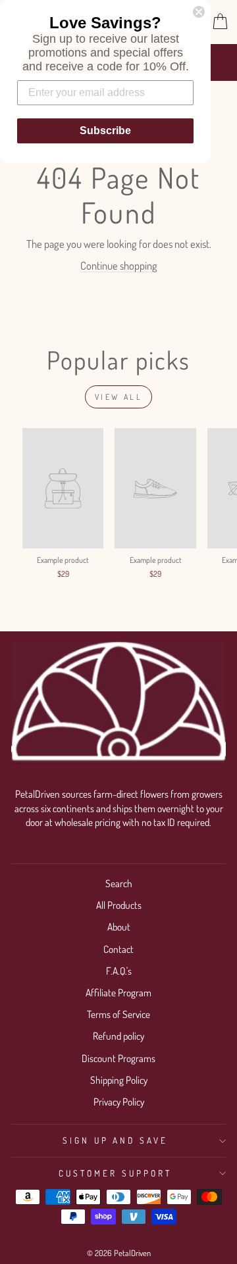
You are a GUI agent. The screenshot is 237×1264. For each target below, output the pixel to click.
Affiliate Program (118, 992)
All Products (119, 905)
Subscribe (105, 130)
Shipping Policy (118, 1079)
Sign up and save (116, 1140)
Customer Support (115, 1173)
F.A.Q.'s (119, 970)
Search (118, 883)
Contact (118, 949)
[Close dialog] (198, 11)
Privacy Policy (118, 1101)
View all (119, 397)
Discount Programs (118, 1058)
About (118, 926)
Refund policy (118, 1035)
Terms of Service (118, 1014)
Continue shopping (118, 265)
